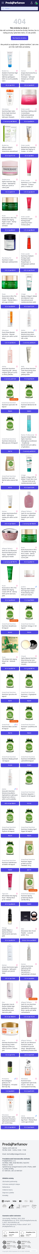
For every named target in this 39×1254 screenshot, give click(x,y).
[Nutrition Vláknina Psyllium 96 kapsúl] (10, 815)
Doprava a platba (8, 1193)
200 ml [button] (29, 270)
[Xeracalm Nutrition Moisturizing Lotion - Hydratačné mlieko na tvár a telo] (29, 318)
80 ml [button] (10, 668)
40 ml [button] (10, 85)
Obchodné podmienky (9, 1181)
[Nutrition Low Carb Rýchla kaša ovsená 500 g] (10, 463)
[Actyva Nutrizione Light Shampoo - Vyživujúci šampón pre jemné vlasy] (10, 952)
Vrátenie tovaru (7, 1190)
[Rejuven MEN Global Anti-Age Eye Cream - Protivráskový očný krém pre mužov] (29, 574)
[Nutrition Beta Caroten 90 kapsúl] (10, 713)
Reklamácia (6, 1187)
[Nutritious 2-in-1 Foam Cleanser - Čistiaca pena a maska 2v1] (29, 168)
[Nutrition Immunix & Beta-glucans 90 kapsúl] (10, 423)
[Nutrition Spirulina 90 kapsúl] (10, 680)
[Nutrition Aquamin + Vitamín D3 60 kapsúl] (29, 777)
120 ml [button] (10, 343)
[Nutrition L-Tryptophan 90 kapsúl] (29, 680)
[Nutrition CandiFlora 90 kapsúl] (29, 713)
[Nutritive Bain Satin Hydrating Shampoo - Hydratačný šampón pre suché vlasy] (10, 1103)
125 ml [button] (29, 192)
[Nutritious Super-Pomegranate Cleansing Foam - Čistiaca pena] (29, 204)
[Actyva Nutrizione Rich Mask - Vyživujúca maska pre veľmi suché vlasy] (10, 499)
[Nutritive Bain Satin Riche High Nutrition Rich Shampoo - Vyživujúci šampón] (10, 97)
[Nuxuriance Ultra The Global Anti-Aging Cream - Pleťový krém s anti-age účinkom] (10, 282)
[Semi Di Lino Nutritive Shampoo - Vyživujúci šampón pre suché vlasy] (29, 499)
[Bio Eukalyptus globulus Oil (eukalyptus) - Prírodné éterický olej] (10, 1067)
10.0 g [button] (29, 668)
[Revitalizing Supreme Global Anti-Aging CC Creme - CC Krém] (29, 133)
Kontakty (5, 1195)
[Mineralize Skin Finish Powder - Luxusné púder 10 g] (29, 916)
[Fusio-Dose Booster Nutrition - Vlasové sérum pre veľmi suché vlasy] (10, 318)
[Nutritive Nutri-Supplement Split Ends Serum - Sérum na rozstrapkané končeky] (29, 1067)
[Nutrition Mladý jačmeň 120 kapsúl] (10, 745)
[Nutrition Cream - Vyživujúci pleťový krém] (10, 242)
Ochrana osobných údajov (11, 1184)
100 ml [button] (10, 270)
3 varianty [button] (10, 121)
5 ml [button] (10, 1091)
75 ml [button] (29, 379)
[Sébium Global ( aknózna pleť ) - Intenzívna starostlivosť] (10, 133)
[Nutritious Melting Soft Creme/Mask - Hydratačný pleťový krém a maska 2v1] (29, 97)
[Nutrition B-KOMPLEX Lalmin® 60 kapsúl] (29, 745)
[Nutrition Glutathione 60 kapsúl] (10, 612)
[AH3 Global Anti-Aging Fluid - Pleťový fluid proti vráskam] (10, 882)
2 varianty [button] (29, 343)
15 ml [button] (29, 600)
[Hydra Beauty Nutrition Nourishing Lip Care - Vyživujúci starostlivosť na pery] (29, 644)
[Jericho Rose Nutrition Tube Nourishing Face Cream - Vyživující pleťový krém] (29, 355)
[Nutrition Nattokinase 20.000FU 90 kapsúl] (10, 848)
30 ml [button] (10, 156)
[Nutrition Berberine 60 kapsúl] (29, 391)
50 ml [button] (29, 121)
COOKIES (33, 1251)
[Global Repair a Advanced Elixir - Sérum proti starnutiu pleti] (10, 916)
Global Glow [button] (29, 940)
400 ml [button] (10, 803)
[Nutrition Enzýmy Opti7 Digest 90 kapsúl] (29, 815)
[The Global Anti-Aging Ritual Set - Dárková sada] (10, 644)
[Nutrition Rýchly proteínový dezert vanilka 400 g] (29, 882)
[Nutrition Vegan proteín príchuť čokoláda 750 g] (29, 848)
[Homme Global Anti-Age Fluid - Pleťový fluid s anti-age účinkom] (29, 1103)
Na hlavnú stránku (19, 38)
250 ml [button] (29, 85)
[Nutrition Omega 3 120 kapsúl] (29, 612)
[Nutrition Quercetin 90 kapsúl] (10, 391)
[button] (10, 411)
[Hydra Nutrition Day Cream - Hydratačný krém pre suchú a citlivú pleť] (10, 168)
